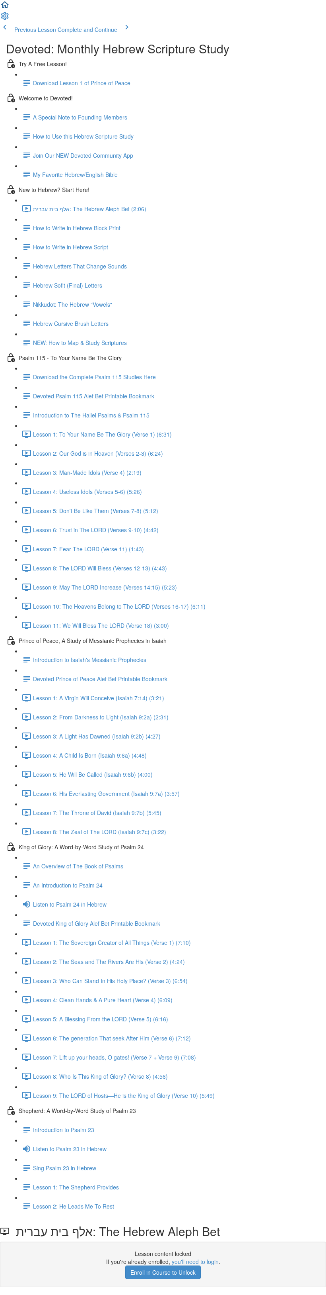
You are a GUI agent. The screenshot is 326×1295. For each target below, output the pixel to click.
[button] (5, 7)
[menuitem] (5, 18)
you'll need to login (195, 1262)
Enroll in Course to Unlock (163, 1272)
